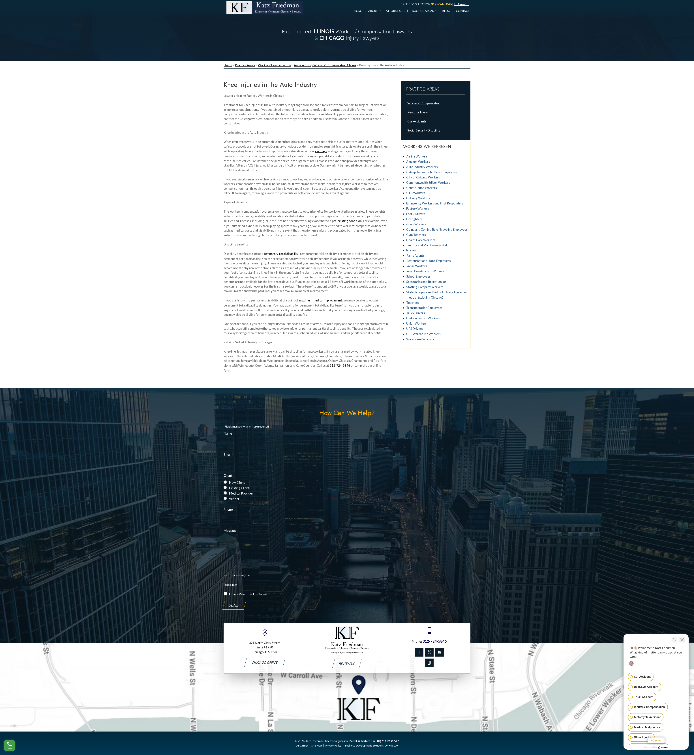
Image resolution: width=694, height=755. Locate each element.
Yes (352, 385)
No (341, 385)
